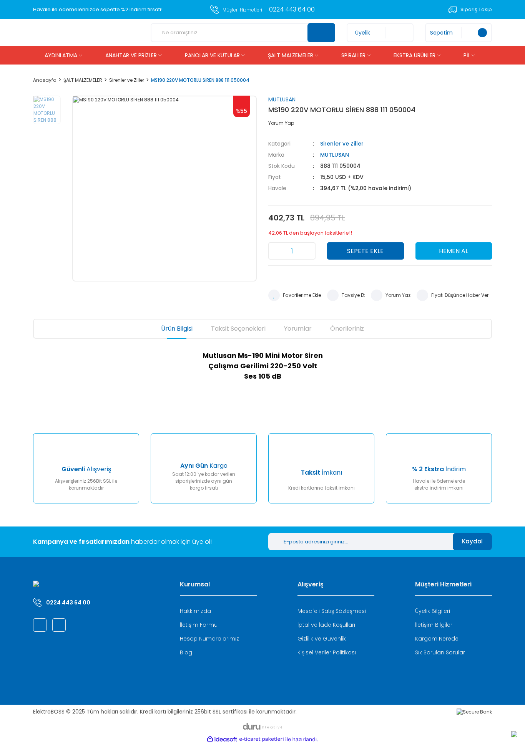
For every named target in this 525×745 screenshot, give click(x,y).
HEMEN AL (453, 251)
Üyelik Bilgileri (432, 611)
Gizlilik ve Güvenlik (321, 638)
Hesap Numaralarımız (209, 638)
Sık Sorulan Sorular (440, 652)
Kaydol (472, 541)
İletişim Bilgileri (434, 625)
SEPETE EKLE (365, 251)
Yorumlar (298, 328)
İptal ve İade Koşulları (326, 625)
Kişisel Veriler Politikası (326, 652)
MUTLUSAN (282, 99)
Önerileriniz (347, 328)
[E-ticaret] (261, 739)
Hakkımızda (195, 611)
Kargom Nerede (437, 638)
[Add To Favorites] (294, 295)
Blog (186, 652)
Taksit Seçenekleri (238, 328)
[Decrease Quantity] (276, 251)
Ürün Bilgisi (177, 328)
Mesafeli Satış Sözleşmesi (331, 611)
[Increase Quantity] (307, 251)
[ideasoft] (222, 739)
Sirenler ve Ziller (342, 143)
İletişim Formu (199, 625)
